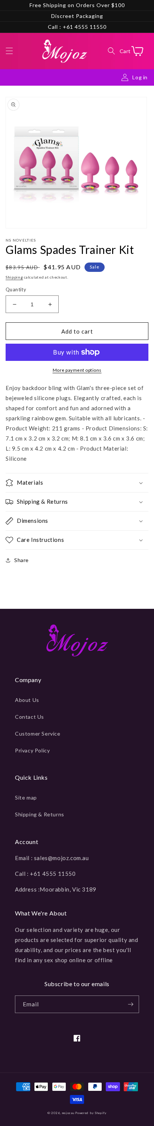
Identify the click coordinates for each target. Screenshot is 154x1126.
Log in (140, 77)
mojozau (68, 1113)
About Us (27, 700)
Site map (26, 797)
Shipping (14, 277)
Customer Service (38, 733)
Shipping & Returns (39, 814)
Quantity (16, 289)
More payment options (77, 370)
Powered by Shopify (91, 1113)
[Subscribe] (130, 1004)
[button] (9, 51)
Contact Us (29, 717)
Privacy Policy (32, 750)
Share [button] (21, 560)
